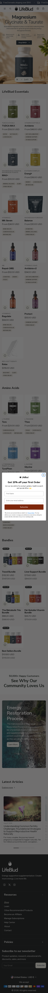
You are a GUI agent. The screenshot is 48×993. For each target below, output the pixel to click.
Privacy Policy (31, 513)
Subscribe (24, 507)
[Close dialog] (43, 475)
